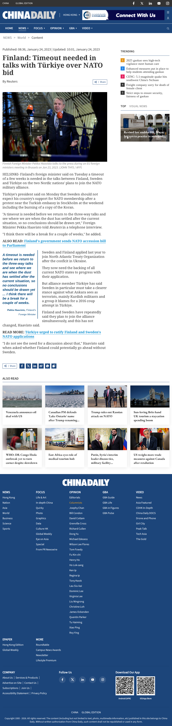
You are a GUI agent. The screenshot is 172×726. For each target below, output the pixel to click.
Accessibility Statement (16, 693)
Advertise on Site (12, 683)
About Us (8, 678)
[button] (125, 138)
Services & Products (27, 678)
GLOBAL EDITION (24, 3)
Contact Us (30, 683)
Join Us (25, 688)
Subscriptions (10, 688)
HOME (9, 28)
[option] (145, 128)
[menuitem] (70, 15)
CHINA (6, 3)
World (21, 37)
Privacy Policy (39, 693)
